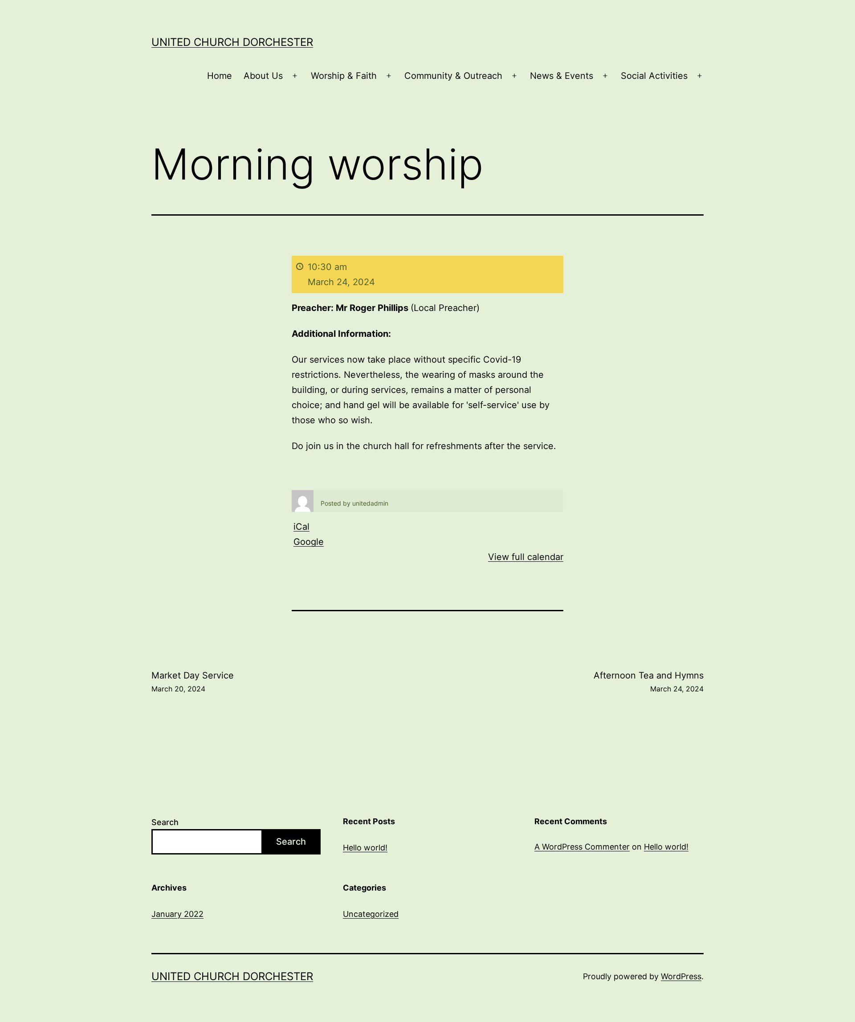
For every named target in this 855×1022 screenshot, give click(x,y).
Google (308, 541)
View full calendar (525, 557)
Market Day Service (192, 681)
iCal (301, 526)
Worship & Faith (344, 75)
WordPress (681, 976)
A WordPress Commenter (582, 846)
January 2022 (177, 914)
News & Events (561, 75)
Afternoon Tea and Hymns (649, 681)
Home (219, 75)
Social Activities (654, 75)
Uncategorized (371, 914)
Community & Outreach (453, 75)
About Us (263, 75)
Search (165, 822)
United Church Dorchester (232, 42)
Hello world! (365, 847)
